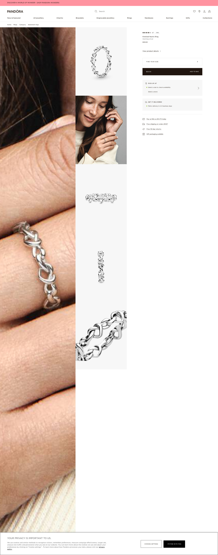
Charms (60, 18)
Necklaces (149, 18)
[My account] (204, 11)
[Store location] (199, 11)
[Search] (96, 11)
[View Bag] (209, 11)
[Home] (15, 11)
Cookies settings (151, 544)
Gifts (188, 18)
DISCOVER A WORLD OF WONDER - (33, 3)
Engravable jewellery (105, 18)
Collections (207, 18)
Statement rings (33, 24)
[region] (109, 543)
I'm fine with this (174, 544)
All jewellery (38, 18)
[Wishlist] (194, 11)
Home (9, 24)
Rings (129, 18)
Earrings (169, 18)
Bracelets (80, 18)
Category (22, 24)
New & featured (13, 18)
